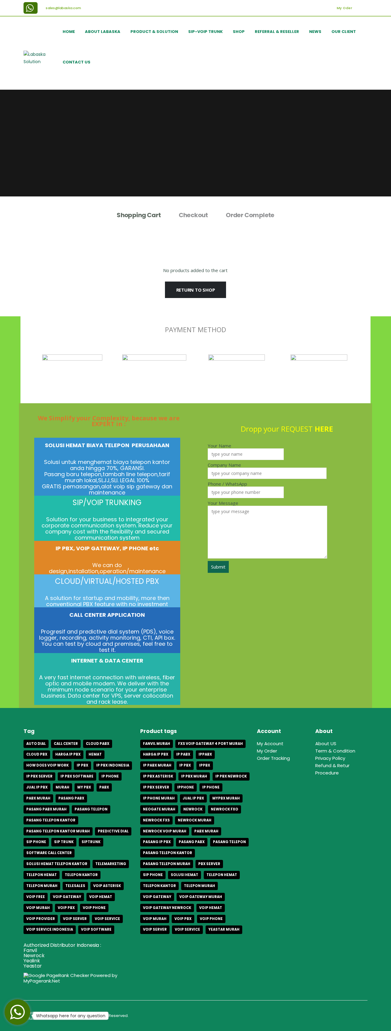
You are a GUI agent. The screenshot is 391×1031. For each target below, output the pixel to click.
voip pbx (66, 907)
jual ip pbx (37, 787)
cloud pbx (36, 754)
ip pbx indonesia (112, 765)
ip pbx (82, 765)
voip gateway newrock (167, 907)
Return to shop (195, 290)
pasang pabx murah (46, 809)
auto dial (36, 743)
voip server (75, 918)
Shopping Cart (139, 215)
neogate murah (159, 809)
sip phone (36, 841)
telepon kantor (81, 874)
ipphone (185, 787)
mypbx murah (226, 798)
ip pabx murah (157, 765)
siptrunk (91, 841)
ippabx (205, 754)
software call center (49, 852)
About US (325, 743)
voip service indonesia (49, 929)
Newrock (34, 955)
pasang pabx (71, 798)
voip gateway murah (200, 896)
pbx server (209, 863)
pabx (104, 787)
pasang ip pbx (157, 841)
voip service (107, 918)
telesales (75, 885)
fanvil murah (156, 743)
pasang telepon (91, 809)
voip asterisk (107, 885)
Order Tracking (273, 758)
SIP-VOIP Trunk (205, 31)
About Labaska (102, 31)
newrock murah (194, 820)
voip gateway (67, 896)
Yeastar (33, 965)
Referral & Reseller (277, 31)
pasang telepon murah (166, 863)
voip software (96, 929)
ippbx (204, 765)
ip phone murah (159, 798)
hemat (95, 754)
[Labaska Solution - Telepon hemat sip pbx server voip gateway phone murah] (41, 58)
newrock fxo (224, 809)
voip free (35, 896)
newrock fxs (156, 820)
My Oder (344, 7)
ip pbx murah (194, 776)
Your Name (219, 446)
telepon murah (41, 885)
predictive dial (113, 831)
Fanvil (30, 950)
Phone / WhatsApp (227, 484)
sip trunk (64, 841)
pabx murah (38, 798)
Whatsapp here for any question (70, 1016)
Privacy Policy (330, 758)
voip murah (38, 907)
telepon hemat (41, 874)
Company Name (224, 465)
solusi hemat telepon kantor (56, 863)
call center (66, 743)
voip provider (40, 918)
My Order (267, 751)
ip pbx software (76, 776)
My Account (270, 743)
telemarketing (110, 863)
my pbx (84, 787)
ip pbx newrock (231, 776)
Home (69, 31)
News (315, 31)
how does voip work (47, 765)
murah (62, 787)
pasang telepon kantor (50, 820)
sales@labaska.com (63, 7)
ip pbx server (39, 776)
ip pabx (183, 754)
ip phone (110, 776)
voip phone (94, 907)
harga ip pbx (68, 754)
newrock (193, 809)
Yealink (32, 960)
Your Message (223, 503)
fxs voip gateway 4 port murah (210, 743)
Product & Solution (154, 31)
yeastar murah (223, 929)
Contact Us (76, 62)
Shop (239, 31)
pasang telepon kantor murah (58, 831)
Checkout (193, 215)
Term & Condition (335, 751)
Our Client (343, 31)
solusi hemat (184, 874)
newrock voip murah (164, 831)
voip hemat (100, 896)
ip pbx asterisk (158, 776)
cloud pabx (97, 743)
